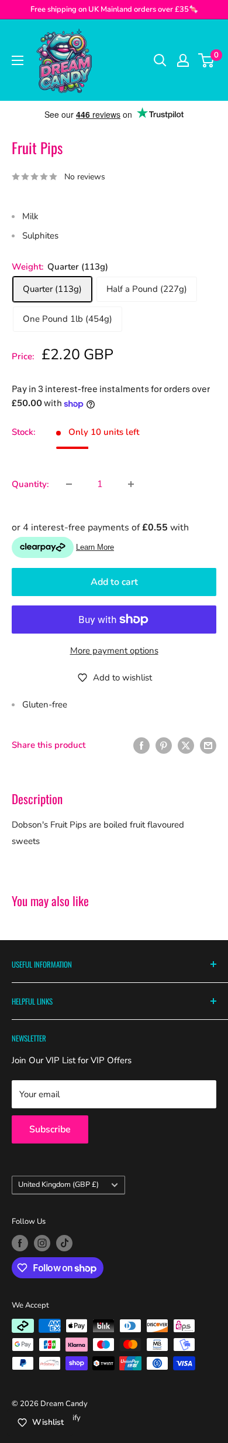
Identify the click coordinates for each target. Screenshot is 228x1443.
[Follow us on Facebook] (20, 1243)
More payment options (114, 650)
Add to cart (114, 582)
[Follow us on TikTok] (64, 1243)
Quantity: (30, 484)
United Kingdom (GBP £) (58, 1184)
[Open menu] (17, 60)
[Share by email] (208, 744)
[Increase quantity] (131, 484)
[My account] (183, 60)
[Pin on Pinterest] (164, 744)
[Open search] (160, 60)
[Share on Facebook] (141, 744)
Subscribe (50, 1129)
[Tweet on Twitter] (186, 744)
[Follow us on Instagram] (42, 1243)
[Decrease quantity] (69, 484)
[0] (206, 60)
